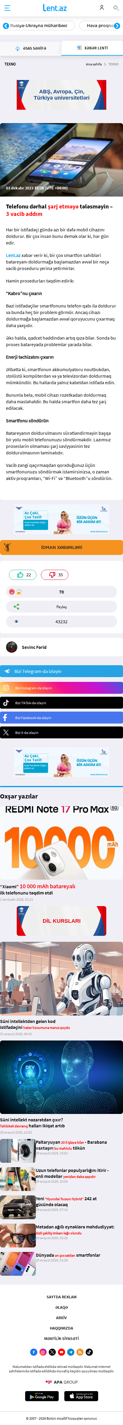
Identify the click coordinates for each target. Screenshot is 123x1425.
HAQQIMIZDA (61, 1328)
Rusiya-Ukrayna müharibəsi (38, 25)
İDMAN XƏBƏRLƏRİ (61, 547)
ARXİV (61, 1317)
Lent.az (13, 255)
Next (117, 26)
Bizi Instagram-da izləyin (33, 688)
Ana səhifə (94, 64)
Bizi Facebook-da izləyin (33, 717)
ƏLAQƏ (61, 1307)
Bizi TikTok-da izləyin (30, 703)
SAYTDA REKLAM (61, 1297)
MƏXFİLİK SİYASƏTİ (61, 1338)
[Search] (116, 7)
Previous (6, 26)
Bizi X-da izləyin (27, 732)
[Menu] (7, 8)
